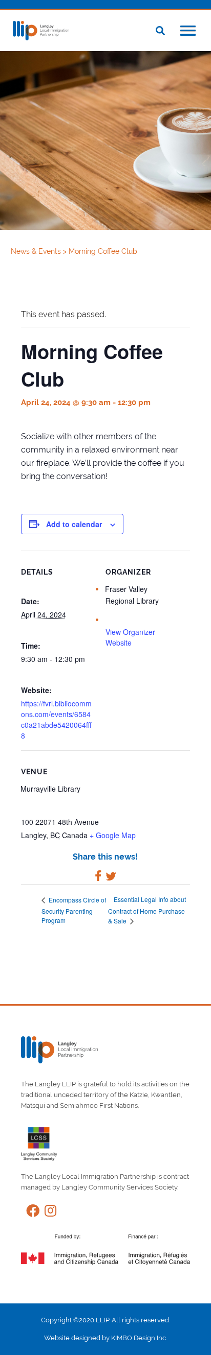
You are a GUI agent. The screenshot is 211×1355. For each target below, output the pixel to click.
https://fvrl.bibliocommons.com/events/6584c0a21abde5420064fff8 (56, 719)
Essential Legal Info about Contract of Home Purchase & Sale (147, 910)
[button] (188, 31)
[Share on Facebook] (98, 878)
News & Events (37, 251)
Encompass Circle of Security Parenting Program (73, 909)
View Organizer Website (130, 637)
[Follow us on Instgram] (47, 1213)
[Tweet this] (111, 878)
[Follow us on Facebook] (30, 1213)
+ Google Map (113, 835)
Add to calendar (74, 524)
